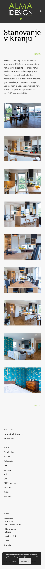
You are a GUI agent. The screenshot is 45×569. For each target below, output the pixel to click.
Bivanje (7, 456)
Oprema (7, 469)
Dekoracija (8, 461)
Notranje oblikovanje (13, 434)
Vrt (5, 478)
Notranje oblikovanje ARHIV (13, 523)
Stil (5, 474)
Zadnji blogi (9, 452)
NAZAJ (37, 54)
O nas (6, 540)
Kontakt (7, 545)
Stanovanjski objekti (10, 530)
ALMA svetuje (10, 483)
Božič (6, 492)
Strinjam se (25, 561)
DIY (5, 465)
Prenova (7, 496)
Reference (8, 518)
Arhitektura (9, 438)
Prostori (7, 487)
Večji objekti (10, 536)
